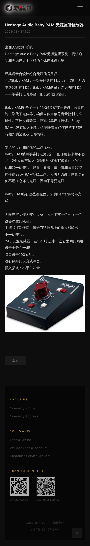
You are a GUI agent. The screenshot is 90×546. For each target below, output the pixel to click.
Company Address (24, 416)
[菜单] (80, 8)
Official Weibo (20, 440)
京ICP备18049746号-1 (45, 529)
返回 (15, 360)
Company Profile (23, 408)
